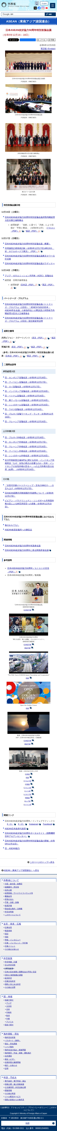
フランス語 (27, 787)
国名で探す (9, 1025)
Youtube (46, 8)
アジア (9, 1003)
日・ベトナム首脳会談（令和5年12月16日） (25, 396)
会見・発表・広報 (12, 924)
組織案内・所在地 (12, 887)
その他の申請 (10, 1094)
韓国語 (27, 798)
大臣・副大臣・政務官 (13, 884)
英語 (27, 678)
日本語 (27, 774)
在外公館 (8, 890)
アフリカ (9, 1022)
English (44, 3)
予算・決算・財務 (12, 902)
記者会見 (8, 927)
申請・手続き (10, 1077)
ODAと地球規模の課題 (14, 975)
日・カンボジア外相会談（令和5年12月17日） (26, 442)
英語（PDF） (48, 285)
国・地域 (8, 996)
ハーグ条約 (9, 1047)
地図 (27, 1123)
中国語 (27, 784)
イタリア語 (27, 794)
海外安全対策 (10, 1037)
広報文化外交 (10, 981)
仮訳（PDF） (32, 231)
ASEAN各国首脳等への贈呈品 (18, 530)
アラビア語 (27, 781)
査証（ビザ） (10, 1059)
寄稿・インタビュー (13, 940)
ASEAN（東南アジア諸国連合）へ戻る (21, 870)
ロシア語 (28, 801)
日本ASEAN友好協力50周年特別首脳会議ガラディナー (30, 263)
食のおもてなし (12, 525)
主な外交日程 (10, 965)
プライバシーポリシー (37, 1108)
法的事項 (5, 1108)
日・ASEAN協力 (12, 848)
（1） (10, 824)
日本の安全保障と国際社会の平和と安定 (20, 972)
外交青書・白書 (11, 962)
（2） (21, 824)
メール (42, 40)
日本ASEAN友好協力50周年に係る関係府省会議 (27, 550)
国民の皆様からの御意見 (14, 1100)
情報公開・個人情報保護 (14, 1084)
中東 (8, 1019)
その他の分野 (10, 987)
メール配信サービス (13, 1097)
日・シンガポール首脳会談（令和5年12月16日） (27, 405)
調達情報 (8, 1090)
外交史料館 (9, 912)
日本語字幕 (27, 610)
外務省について (11, 880)
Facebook (39, 8)
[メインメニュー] (52, 5)
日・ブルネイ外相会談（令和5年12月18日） (25, 437)
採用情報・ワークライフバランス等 (19, 893)
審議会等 (8, 896)
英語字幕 (28, 648)
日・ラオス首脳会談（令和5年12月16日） (24, 409)
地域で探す (9, 1000)
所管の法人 (9, 899)
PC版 (37, 3)
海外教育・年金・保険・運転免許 (18, 1053)
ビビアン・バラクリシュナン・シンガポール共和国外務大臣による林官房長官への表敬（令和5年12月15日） (29, 503)
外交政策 (8, 958)
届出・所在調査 (11, 1044)
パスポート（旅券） (13, 1041)
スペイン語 (27, 804)
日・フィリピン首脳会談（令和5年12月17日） (26, 382)
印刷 (52, 40)
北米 (8, 1009)
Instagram (42, 8)
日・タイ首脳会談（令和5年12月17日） (23, 386)
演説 (6, 937)
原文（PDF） (38, 338)
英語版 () (48, 48)
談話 (6, 934)
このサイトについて (13, 915)
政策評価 (8, 906)
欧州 (8, 1016)
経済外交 (8, 978)
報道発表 (8, 931)
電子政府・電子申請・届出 (15, 1081)
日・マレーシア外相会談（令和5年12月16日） (26, 446)
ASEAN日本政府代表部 (15, 828)
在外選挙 (8, 1056)
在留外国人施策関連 (13, 1062)
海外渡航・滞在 (11, 1034)
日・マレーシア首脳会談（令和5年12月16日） (26, 421)
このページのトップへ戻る (42, 862)
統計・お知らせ (11, 1065)
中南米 (9, 1012)
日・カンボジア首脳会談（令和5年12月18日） (26, 377)
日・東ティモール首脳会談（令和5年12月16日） (27, 400)
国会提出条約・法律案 (13, 909)
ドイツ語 (28, 791)
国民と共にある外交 (13, 984)
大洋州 (9, 1006)
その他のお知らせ (12, 949)
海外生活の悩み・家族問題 (15, 1050)
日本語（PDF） (28, 285)
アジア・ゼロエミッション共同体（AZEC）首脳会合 (29, 275)
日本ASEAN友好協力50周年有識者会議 (22, 545)
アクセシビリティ (18, 1108)
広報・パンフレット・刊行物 (16, 943)
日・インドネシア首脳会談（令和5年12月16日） (27, 391)
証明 (6, 1068)
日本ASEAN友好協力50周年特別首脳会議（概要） (28, 244)
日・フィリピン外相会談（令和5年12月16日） (26, 451)
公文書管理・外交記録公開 (15, 1087)
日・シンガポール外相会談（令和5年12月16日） (27, 455)
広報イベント (10, 946)
